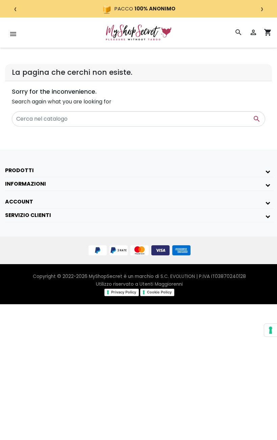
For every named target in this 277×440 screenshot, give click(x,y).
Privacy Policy (123, 292)
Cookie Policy (159, 292)
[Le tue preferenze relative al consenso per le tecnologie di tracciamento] (270, 330)
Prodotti (19, 170)
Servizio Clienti (28, 215)
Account (19, 201)
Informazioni (25, 183)
